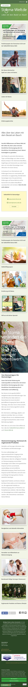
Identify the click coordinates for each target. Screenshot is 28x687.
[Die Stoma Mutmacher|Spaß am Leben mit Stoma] (14, 66)
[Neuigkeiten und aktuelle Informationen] (14, 524)
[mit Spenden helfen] (14, 312)
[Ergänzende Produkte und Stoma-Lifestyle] (14, 600)
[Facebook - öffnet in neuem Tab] (20, 613)
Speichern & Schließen (14, 680)
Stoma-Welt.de (9, 430)
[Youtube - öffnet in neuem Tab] (25, 613)
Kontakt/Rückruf (6, 649)
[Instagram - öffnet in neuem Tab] (22, 613)
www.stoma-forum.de (15, 199)
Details (24, 684)
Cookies (25, 662)
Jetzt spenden (5, 5)
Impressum (8, 662)
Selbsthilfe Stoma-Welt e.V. (17, 428)
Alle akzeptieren (14, 678)
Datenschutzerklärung (15, 662)
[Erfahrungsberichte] (14, 117)
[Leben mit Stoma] (14, 93)
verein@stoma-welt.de (15, 202)
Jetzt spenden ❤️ (6, 685)
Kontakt (14, 206)
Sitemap (21, 662)
